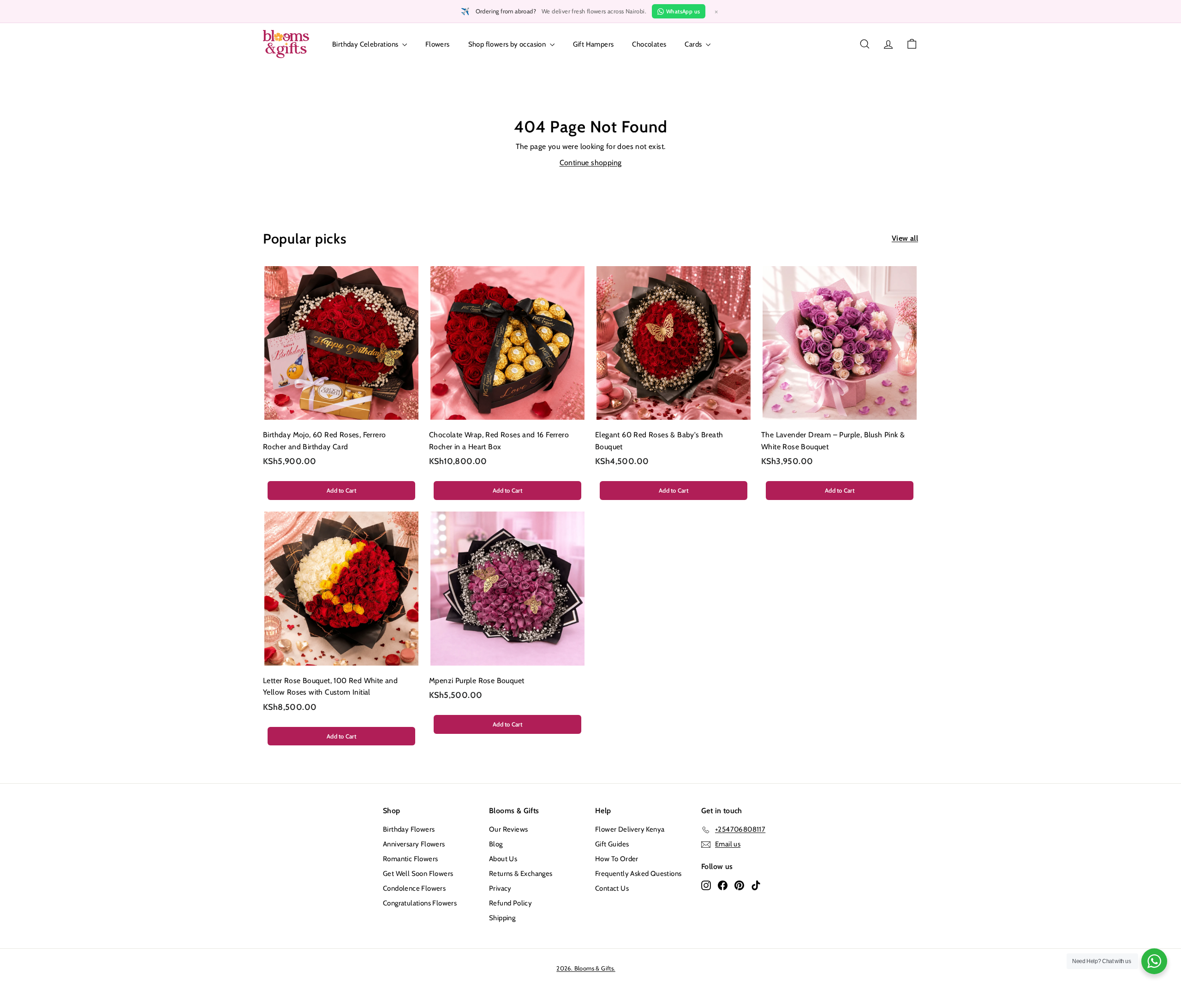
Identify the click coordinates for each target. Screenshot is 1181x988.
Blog (496, 844)
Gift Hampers (593, 44)
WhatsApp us (683, 11)
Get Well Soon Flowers (418, 873)
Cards (694, 44)
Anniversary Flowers (414, 844)
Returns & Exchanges (521, 873)
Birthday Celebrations (366, 44)
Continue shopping (591, 162)
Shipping (502, 918)
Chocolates (649, 44)
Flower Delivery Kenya (629, 829)
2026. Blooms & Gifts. (585, 968)
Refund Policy (510, 903)
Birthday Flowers (409, 829)
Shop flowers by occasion (508, 44)
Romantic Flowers (410, 859)
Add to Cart (341, 490)
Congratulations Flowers (420, 903)
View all (905, 238)
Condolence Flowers (414, 888)
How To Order (616, 859)
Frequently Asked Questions (638, 873)
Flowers (437, 44)
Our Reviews (508, 829)
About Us (503, 859)
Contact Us (612, 888)
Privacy (500, 888)
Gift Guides (612, 844)
